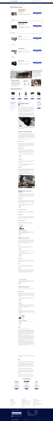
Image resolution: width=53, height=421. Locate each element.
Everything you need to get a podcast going (37, 400)
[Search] (33, 1)
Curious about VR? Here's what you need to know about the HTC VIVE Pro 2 (37, 404)
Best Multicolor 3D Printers (13, 402)
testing (39, 73)
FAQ (10, 111)
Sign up (39, 108)
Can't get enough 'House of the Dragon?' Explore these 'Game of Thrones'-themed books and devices (26, 402)
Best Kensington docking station (36, 401)
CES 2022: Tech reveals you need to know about (37, 403)
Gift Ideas (36, 413)
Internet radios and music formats (13, 106)
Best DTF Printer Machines (13, 403)
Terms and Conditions (31, 414)
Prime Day (36, 414)
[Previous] (9, 381)
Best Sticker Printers (12, 401)
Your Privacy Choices (30, 415)
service (29, 150)
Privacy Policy (29, 413)
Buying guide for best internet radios (12, 103)
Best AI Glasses (11, 400)
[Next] (44, 381)
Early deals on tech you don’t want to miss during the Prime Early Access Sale (26, 400)
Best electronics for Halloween (36, 402)
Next (34, 180)
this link (16, 416)
